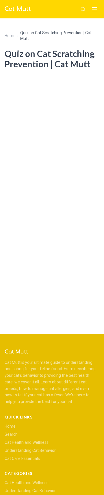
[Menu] (94, 9)
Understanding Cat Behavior (30, 450)
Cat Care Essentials (22, 458)
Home (10, 35)
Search (11, 434)
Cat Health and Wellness (27, 442)
